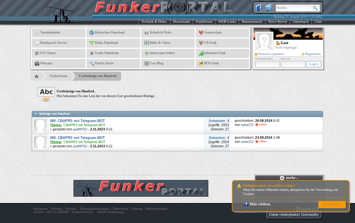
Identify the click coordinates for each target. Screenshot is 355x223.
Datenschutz (120, 208)
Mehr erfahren (260, 204)
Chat (318, 21)
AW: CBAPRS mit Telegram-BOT (77, 121)
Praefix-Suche (104, 63)
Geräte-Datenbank (107, 53)
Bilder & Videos (160, 43)
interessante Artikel (161, 53)
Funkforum (204, 21)
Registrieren (313, 53)
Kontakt (71, 208)
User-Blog (156, 63)
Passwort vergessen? (271, 53)
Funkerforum (58, 76)
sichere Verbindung (110, 212)
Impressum (40, 208)
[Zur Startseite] (294, 217)
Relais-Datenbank (106, 43)
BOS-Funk (211, 63)
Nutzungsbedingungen (94, 208)
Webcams (46, 63)
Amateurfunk (213, 32)
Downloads (181, 21)
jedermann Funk (214, 53)
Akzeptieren (332, 204)
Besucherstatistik (157, 208)
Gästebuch (301, 21)
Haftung (56, 208)
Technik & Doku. (154, 21)
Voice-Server (277, 21)
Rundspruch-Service (53, 43)
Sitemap (137, 208)
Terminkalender (50, 32)
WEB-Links (227, 21)
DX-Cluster (48, 53)
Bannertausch (252, 21)
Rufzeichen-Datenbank (110, 32)
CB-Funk (210, 43)
